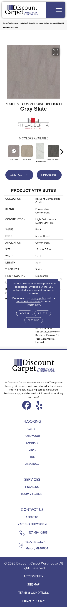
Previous (5, 150)
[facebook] (26, 405)
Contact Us (19, 175)
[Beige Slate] (27, 151)
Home (5, 23)
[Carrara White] (40, 151)
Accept (24, 313)
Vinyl (16, 23)
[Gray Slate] (13, 151)
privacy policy (38, 298)
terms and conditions (28, 301)
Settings (33, 320)
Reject (42, 313)
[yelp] (39, 405)
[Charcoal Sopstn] (53, 151)
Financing (49, 175)
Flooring (11, 23)
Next (61, 150)
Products (23, 23)
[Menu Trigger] (59, 10)
